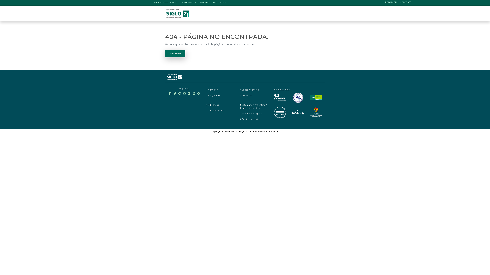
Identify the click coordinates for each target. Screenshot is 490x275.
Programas (213, 95)
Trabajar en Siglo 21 (251, 113)
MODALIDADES (219, 3)
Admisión (212, 90)
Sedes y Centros (250, 90)
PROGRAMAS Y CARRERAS (165, 3)
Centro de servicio (251, 119)
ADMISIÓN (204, 3)
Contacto (246, 95)
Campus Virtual (216, 110)
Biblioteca (213, 105)
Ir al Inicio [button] (175, 53)
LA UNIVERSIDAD (188, 3)
